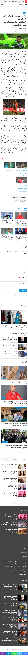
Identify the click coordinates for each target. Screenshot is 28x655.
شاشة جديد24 (18, 568)
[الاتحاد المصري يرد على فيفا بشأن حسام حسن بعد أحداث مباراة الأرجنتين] (21, 215)
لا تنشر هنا (16, 571)
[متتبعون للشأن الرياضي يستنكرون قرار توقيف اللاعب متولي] (22, 466)
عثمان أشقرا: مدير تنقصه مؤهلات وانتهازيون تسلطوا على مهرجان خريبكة (14, 327)
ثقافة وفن (24, 566)
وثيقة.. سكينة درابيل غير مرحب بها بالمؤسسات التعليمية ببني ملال (9, 472)
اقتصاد (4, 561)
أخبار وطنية (10, 561)
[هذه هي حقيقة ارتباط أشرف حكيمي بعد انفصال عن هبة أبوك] (22, 480)
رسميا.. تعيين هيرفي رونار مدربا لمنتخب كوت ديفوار (7, 236)
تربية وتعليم (9, 563)
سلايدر (24, 568)
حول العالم (13, 566)
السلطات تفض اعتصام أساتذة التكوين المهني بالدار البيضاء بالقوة (9, 352)
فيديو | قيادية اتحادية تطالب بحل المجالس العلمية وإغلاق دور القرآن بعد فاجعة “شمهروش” (9, 339)
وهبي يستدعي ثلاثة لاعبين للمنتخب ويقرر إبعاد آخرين (7, 221)
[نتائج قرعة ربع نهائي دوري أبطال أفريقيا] (9, 165)
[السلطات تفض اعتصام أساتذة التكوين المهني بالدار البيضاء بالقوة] (22, 354)
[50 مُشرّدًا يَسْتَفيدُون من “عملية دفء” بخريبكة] (22, 347)
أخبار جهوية (17, 561)
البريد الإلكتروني (23, 277)
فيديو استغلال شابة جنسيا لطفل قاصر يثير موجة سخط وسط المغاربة (10, 493)
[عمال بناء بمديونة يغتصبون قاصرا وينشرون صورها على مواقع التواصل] (22, 524)
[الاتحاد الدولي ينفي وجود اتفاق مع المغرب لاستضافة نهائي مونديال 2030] (21, 231)
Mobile (14, 197)
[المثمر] (14, 295)
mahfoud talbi (21, 31)
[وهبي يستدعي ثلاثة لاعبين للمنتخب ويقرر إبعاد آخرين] (7, 215)
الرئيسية (23, 9)
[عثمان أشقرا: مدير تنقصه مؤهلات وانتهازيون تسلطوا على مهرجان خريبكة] (22, 587)
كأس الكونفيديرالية (20, 201)
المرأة (14, 563)
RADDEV (7, 649)
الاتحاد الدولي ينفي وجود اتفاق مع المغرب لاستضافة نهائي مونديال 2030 (21, 237)
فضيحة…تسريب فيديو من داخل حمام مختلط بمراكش (10, 530)
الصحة (19, 563)
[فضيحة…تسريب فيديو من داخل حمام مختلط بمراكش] (22, 531)
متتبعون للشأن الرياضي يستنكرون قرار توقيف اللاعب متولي (9, 465)
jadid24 (22, 197)
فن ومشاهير (11, 568)
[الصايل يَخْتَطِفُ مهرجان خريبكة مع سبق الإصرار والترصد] (22, 626)
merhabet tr (23, 561)
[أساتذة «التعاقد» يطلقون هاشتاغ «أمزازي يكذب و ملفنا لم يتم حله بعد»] (22, 633)
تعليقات (5, 459)
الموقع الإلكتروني (23, 283)
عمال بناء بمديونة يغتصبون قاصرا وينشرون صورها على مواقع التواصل (9, 523)
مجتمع (11, 571)
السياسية (24, 563)
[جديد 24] (21, 4)
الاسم (25, 271)
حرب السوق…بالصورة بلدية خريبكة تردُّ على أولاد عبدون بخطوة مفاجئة (9, 639)
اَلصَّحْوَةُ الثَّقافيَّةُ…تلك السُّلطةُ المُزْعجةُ (18, 333)
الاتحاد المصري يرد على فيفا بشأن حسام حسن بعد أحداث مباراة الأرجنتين (21, 222)
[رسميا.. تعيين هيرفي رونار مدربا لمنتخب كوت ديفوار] (7, 231)
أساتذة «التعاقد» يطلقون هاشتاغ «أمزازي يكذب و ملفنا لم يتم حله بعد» (10, 632)
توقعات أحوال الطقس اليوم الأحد (17, 382)
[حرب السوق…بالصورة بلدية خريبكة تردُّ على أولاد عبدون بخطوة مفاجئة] (22, 641)
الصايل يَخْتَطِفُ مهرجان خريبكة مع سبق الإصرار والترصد (9, 625)
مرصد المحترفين (22, 574)
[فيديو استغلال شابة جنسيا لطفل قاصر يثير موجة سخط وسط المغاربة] (22, 494)
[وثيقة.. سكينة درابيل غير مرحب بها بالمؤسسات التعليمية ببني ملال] (22, 473)
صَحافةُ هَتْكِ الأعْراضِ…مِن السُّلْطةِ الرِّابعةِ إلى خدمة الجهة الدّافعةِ (9, 618)
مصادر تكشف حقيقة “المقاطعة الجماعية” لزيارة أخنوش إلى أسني (15, 424)
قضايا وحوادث (23, 571)
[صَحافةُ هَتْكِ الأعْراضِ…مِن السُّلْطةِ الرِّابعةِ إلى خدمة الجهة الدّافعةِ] (22, 619)
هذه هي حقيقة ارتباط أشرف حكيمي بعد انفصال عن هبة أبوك (10, 479)
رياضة (19, 9)
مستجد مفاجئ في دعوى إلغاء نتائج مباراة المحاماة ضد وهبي (10, 485)
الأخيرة (14, 459)
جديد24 (18, 566)
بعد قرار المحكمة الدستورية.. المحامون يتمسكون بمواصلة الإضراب (16, 446)
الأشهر (23, 459)
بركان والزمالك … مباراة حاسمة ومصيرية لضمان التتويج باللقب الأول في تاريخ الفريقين (21, 172)
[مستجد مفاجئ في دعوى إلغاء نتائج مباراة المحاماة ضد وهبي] (22, 487)
